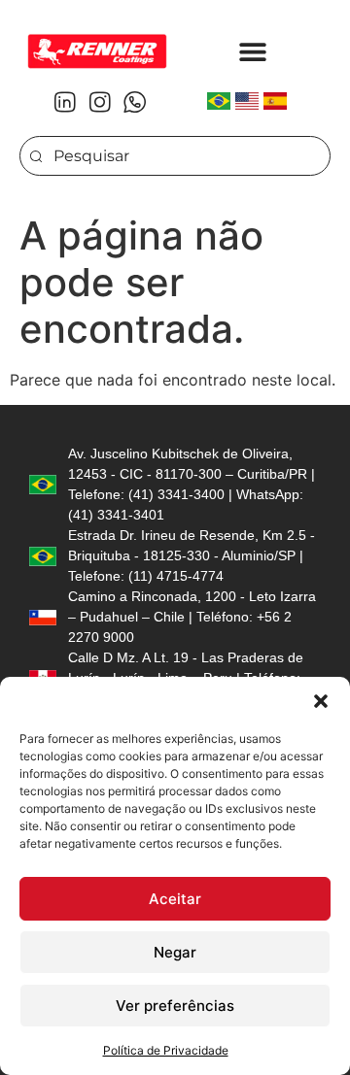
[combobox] (175, 156)
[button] (321, 701)
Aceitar (175, 899)
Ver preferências (175, 1005)
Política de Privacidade (165, 1050)
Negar (175, 952)
